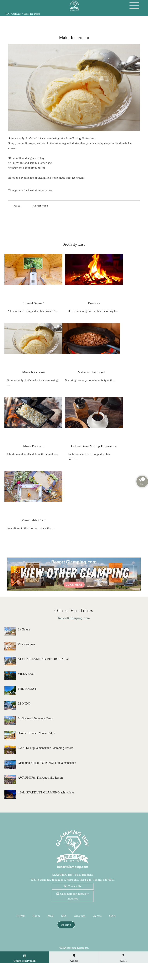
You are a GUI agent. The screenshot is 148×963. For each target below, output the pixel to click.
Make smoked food (91, 372)
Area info (79, 916)
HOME (20, 916)
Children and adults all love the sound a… (32, 454)
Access (97, 916)
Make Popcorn (33, 446)
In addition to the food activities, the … (31, 528)
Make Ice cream (33, 372)
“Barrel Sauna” (33, 303)
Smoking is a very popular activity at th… (90, 380)
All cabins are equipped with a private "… (32, 311)
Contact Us (74, 886)
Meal (51, 916)
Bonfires (94, 303)
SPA (63, 916)
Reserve (66, 924)
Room (36, 916)
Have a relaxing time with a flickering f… (93, 311)
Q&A (112, 916)
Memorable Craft (33, 520)
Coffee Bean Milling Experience (94, 446)
